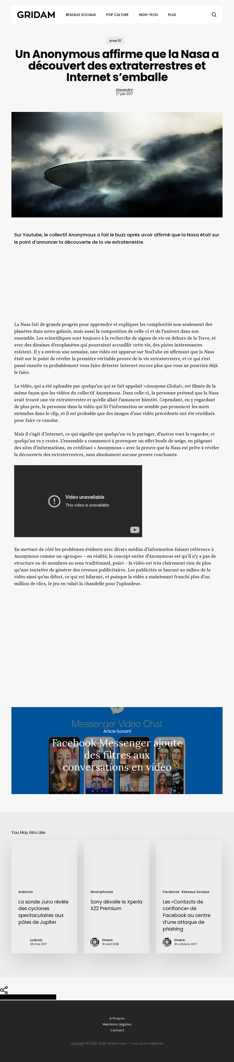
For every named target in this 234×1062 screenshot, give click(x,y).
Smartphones (101, 892)
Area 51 (115, 40)
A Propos (117, 1018)
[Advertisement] (117, 287)
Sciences (25, 892)
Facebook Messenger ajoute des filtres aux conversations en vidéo (117, 750)
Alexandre (124, 89)
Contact (117, 1030)
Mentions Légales (117, 1024)
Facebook (171, 892)
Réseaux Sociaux (195, 892)
